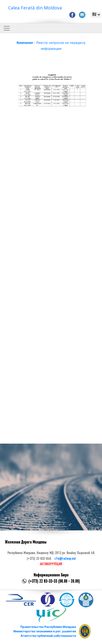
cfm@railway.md (65, 559)
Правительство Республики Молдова (48, 627)
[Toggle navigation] (6, 28)
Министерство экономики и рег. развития (44, 631)
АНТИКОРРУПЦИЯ (51, 564)
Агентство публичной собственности (48, 636)
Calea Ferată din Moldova (35, 8)
